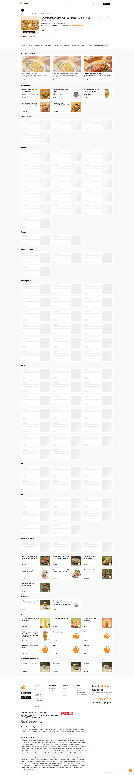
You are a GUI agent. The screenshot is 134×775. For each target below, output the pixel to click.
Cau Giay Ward (34, 763)
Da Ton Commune (26, 742)
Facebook (65, 688)
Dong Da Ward (52, 763)
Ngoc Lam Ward (25, 752)
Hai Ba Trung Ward (26, 765)
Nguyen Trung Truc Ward (47, 752)
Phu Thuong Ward (49, 755)
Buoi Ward (24, 740)
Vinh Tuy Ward (80, 759)
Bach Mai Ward (25, 763)
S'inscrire (106, 3)
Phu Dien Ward (25, 767)
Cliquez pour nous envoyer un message (102, 699)
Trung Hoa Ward (35, 759)
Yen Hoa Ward (54, 761)
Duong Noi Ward (80, 740)
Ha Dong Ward (79, 763)
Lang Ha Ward (52, 746)
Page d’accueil (24, 13)
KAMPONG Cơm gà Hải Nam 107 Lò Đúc (47, 13)
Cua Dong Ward (49, 740)
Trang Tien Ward (79, 757)
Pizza (57, 731)
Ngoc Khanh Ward (83, 750)
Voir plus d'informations (77, 25)
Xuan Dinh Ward (78, 767)
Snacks (47, 27)
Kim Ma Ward (44, 746)
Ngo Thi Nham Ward (64, 750)
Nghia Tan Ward (54, 750)
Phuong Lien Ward (68, 755)
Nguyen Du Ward (35, 752)
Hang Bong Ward (34, 744)
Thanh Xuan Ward (51, 767)
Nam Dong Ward (35, 750)
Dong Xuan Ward (54, 742)
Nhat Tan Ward (69, 752)
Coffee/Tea (61, 729)
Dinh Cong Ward (36, 742)
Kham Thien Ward (26, 746)
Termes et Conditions (39, 692)
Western (82, 729)
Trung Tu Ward (53, 759)
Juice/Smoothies (69, 729)
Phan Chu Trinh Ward (38, 755)
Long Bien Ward (65, 765)
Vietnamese (52, 27)
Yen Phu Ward (63, 761)
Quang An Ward (36, 757)
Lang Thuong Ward (62, 746)
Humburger (34, 729)
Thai (40, 731)
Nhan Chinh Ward (59, 752)
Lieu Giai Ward (82, 746)
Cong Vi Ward (40, 740)
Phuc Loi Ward (59, 755)
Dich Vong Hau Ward (69, 740)
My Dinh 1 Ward (77, 748)
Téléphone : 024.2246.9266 (29, 721)
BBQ (73, 731)
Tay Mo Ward (56, 757)
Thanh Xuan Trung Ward (67, 757)
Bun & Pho (34, 731)
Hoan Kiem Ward (37, 765)
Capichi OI (51, 690)
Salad (63, 27)
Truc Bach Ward (25, 759)
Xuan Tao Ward (46, 761)
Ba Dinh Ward (82, 761)
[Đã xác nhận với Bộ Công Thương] (67, 713)
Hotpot (69, 731)
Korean (28, 731)
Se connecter (96, 3)
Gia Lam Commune (35, 769)
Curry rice (24, 729)
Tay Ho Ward (34, 767)
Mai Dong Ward (53, 748)
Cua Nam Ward (43, 763)
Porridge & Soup (80, 731)
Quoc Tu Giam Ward (46, 757)
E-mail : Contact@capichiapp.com (31, 722)
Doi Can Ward (45, 742)
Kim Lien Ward (35, 746)
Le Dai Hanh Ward (72, 746)
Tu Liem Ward (60, 767)
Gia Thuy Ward (63, 742)
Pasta (76, 729)
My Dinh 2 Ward (25, 750)
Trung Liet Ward (44, 759)
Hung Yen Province (73, 761)
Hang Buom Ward (44, 744)
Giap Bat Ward (81, 742)
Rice (29, 729)
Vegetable (43, 27)
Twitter (64, 695)
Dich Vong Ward (59, 740)
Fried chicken (51, 731)
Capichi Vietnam (52, 688)
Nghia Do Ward (44, 750)
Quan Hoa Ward (78, 755)
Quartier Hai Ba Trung (33, 13)
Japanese (63, 731)
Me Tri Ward (61, 748)
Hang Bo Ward (25, 744)
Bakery (23, 731)
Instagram (65, 692)
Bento (55, 729)
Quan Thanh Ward (26, 757)
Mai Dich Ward (43, 748)
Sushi (50, 729)
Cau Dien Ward (32, 740)
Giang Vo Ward (72, 742)
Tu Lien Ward (62, 759)
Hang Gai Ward (54, 744)
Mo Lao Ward (69, 748)
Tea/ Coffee (58, 27)
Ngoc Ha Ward (74, 750)
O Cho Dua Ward (78, 752)
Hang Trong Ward (63, 744)
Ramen (46, 729)
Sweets (41, 729)
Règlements (37, 689)
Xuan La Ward (37, 761)
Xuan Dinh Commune (27, 761)
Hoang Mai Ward (46, 765)
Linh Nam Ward (25, 748)
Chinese (45, 731)
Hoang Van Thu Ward (74, 744)
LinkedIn (64, 690)
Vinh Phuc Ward (71, 759)
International (25, 733)
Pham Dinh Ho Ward (26, 755)
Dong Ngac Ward (61, 763)
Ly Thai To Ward (35, 748)
